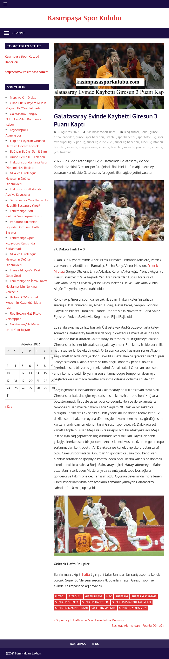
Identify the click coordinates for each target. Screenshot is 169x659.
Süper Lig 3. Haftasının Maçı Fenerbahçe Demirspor (91, 620)
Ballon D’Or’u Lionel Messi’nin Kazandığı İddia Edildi (23, 302)
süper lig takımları (110, 147)
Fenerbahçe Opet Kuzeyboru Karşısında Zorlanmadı (20, 243)
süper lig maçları (103, 607)
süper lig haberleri (127, 142)
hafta (86, 574)
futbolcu (74, 596)
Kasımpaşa (78, 643)
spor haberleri (127, 137)
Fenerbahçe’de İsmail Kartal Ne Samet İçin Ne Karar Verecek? (27, 286)
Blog (127, 132)
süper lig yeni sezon (137, 147)
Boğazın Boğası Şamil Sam (28, 151)
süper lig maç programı (82, 147)
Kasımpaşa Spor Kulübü (84, 18)
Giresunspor (94, 596)
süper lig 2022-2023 (100, 142)
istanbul (111, 137)
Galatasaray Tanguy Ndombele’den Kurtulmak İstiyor (23, 119)
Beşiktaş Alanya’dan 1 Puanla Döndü (137, 626)
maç (109, 596)
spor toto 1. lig (147, 137)
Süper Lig (79, 142)
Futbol (60, 596)
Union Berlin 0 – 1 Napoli (27, 157)
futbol (135, 132)
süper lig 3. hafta (67, 602)
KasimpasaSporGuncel (101, 132)
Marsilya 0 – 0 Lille (23, 98)
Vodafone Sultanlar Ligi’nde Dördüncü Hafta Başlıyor (23, 227)
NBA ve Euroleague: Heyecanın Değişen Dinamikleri (21, 178)
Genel (144, 132)
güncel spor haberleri (90, 137)
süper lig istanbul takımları (131, 602)
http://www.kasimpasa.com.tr (26, 72)
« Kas (8, 407)
